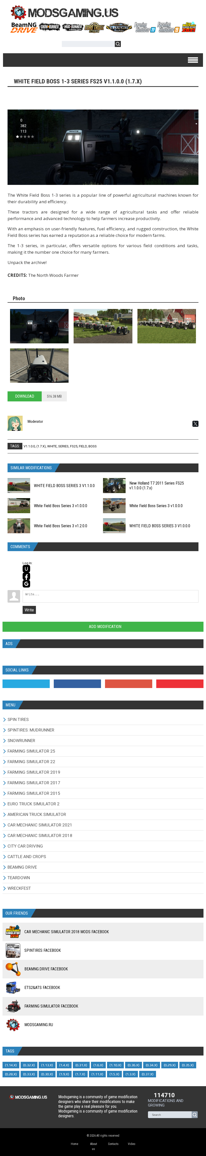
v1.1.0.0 (29, 446)
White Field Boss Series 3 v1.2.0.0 (60, 525)
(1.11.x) (97, 1074)
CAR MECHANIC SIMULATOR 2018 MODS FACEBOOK (66, 931)
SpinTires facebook (42, 950)
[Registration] (139, 45)
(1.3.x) (130, 1074)
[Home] (103, 31)
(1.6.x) (98, 1065)
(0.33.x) (29, 1074)
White (52, 446)
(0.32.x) (29, 1065)
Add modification (104, 626)
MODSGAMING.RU (38, 1024)
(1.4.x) (64, 1065)
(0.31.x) (81, 1065)
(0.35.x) (188, 1065)
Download (24, 396)
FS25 (73, 446)
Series (63, 446)
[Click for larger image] (39, 326)
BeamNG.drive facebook (46, 969)
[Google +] (128, 683)
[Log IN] (127, 45)
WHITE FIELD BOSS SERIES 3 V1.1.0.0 (64, 485)
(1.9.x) (64, 1074)
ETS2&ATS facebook (42, 987)
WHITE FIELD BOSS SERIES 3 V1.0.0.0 (159, 525)
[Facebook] (77, 683)
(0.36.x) (133, 1065)
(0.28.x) (11, 1074)
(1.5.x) (114, 1074)
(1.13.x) (47, 1065)
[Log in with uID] (26, 568)
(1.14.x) (11, 1065)
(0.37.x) (147, 1074)
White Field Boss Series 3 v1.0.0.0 (60, 505)
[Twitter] (26, 683)
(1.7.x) (41, 446)
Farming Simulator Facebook (51, 1006)
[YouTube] (179, 683)
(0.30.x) (47, 1074)
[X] (195, 424)
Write (29, 610)
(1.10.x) (115, 1065)
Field (83, 446)
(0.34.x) (152, 1065)
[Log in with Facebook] (26, 576)
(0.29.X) (170, 1065)
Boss (92, 446)
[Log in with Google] (26, 584)
